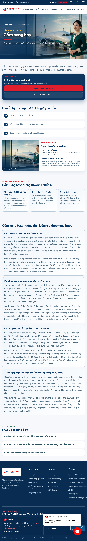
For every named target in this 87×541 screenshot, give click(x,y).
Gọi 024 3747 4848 (11, 532)
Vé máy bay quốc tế (36, 479)
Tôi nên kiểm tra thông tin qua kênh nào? (25, 452)
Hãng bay (45, 9)
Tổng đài (59, 2)
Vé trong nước (27, 9)
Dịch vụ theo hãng (57, 9)
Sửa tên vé (52, 482)
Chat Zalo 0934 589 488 (43, 95)
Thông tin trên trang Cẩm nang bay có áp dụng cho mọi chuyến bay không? (41, 444)
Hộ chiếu (68, 9)
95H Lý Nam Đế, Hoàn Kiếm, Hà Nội (22, 523)
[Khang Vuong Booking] (11, 9)
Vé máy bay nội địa (35, 475)
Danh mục (81, 9)
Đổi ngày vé (52, 475)
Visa (73, 9)
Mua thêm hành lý (54, 479)
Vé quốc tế (37, 9)
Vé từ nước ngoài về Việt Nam (35, 487)
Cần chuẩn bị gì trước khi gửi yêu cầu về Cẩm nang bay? (32, 436)
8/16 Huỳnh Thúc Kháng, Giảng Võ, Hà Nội (18, 527)
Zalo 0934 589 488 (77, 2)
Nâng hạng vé (53, 486)
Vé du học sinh (33, 482)
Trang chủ (8, 24)
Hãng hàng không (34, 492)
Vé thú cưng (52, 490)
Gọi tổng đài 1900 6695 (43, 88)
